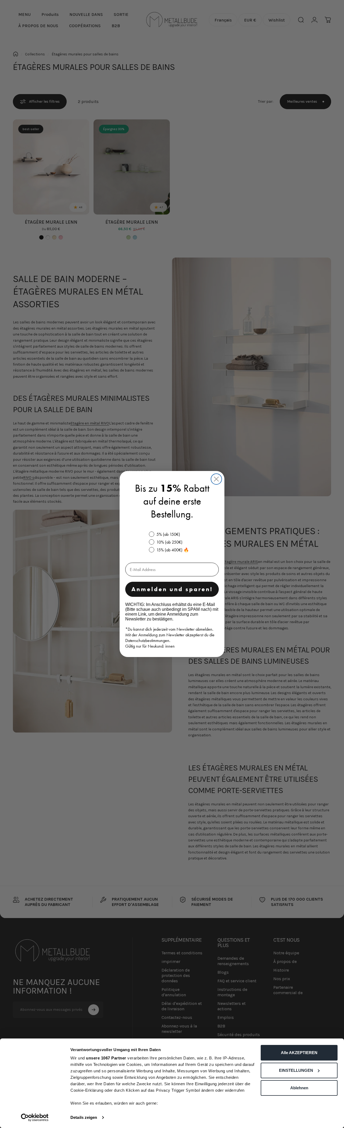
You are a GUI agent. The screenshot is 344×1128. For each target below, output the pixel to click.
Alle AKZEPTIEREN (299, 1052)
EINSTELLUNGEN (296, 1070)
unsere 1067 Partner (106, 1058)
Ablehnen (299, 1088)
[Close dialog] (216, 479)
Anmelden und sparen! (172, 589)
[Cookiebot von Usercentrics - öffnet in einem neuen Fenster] (34, 1117)
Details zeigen (83, 1117)
